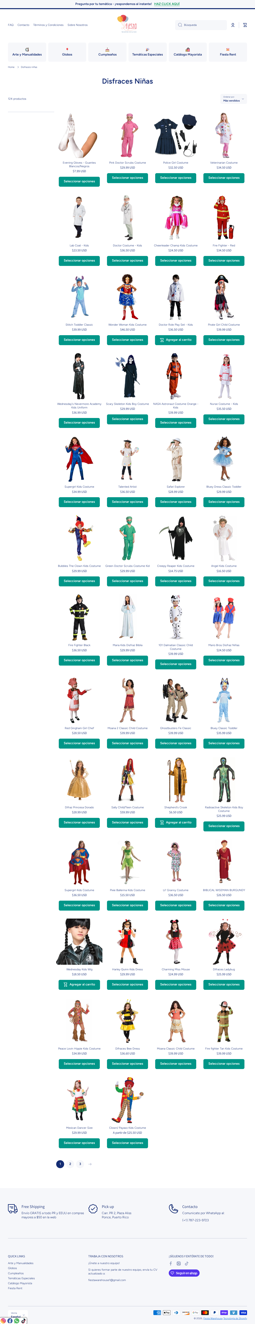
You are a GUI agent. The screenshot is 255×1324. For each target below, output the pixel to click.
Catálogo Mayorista (20, 1283)
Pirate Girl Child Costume (224, 324)
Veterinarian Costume (224, 162)
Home (11, 67)
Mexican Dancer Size (79, 1128)
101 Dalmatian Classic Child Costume (176, 646)
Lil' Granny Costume (175, 890)
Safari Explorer (176, 486)
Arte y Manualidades (20, 1263)
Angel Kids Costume (224, 566)
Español (16, 1316)
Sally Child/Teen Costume (127, 807)
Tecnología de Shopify (235, 1318)
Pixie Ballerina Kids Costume (127, 890)
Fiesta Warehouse (213, 1318)
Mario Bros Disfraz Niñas (223, 645)
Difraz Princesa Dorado (79, 807)
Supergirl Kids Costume (79, 486)
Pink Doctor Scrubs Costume (127, 162)
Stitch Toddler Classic (79, 324)
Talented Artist (127, 486)
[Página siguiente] (89, 1164)
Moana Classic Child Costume (176, 1048)
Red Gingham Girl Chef (79, 728)
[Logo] (127, 25)
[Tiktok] (23, 1321)
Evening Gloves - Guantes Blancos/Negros (79, 164)
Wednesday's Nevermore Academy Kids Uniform (79, 405)
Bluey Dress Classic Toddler (223, 486)
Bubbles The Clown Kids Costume (79, 566)
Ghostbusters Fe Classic (175, 728)
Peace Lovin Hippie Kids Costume (79, 1048)
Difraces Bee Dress (127, 1048)
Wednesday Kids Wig (79, 969)
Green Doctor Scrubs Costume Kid (127, 566)
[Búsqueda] (178, 25)
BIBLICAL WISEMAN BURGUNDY (224, 890)
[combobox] (201, 25)
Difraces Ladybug (224, 969)
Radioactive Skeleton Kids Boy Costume (224, 809)
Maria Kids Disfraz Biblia (127, 645)
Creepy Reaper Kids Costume (175, 566)
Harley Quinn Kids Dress (127, 969)
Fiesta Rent (15, 1288)
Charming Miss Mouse (176, 969)
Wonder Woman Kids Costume (127, 324)
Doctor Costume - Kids (127, 245)
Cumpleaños (16, 1273)
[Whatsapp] (17, 1321)
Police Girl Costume (175, 162)
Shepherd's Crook (175, 807)
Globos (12, 1268)
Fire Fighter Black (79, 645)
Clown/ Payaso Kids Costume (127, 1128)
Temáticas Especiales (21, 1278)
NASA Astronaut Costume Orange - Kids (175, 405)
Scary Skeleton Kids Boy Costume (127, 404)
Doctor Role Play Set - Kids (176, 324)
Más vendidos (231, 100)
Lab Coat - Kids (79, 245)
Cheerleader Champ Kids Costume (176, 245)
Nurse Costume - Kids (224, 404)
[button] (245, 25)
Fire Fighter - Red (224, 245)
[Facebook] (10, 1321)
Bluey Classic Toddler (224, 728)
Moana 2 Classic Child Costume (128, 728)
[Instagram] (3, 1321)
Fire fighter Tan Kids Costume (224, 1048)
